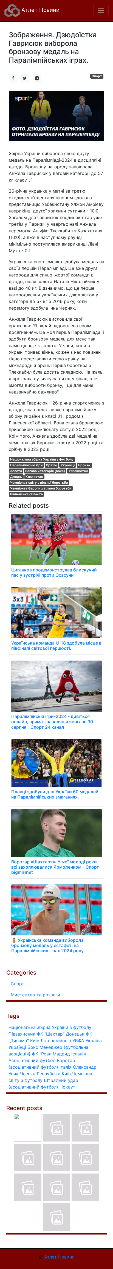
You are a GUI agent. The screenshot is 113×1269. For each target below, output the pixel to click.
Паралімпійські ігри (26, 465)
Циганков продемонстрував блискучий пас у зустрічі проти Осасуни (54, 572)
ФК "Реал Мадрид (51, 1054)
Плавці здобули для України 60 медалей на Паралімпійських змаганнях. (54, 794)
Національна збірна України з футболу (42, 459)
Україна (94, 1040)
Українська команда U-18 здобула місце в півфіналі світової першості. (56, 645)
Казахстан (34, 477)
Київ (66, 1073)
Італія (66, 1067)
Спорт (97, 76)
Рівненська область (26, 494)
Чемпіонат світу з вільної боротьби (39, 482)
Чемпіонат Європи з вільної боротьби (40, 488)
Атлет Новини (40, 10)
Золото (16, 471)
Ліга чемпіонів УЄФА (62, 1040)
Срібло (51, 465)
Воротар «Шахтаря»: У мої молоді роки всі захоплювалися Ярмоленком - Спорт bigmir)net (55, 867)
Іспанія (78, 1054)
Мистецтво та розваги (35, 994)
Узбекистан (78, 471)
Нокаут (67, 1087)
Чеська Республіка (40, 1073)
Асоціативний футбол (32, 1060)
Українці (68, 465)
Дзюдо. (16, 477)
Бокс (32, 1047)
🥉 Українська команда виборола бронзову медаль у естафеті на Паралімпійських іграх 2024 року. (48, 945)
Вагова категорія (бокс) (45, 471)
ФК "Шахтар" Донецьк (60, 1034)
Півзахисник (22, 1034)
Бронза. (84, 465)
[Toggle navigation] (101, 10)
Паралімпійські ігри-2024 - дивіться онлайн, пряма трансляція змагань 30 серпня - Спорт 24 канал (52, 722)
